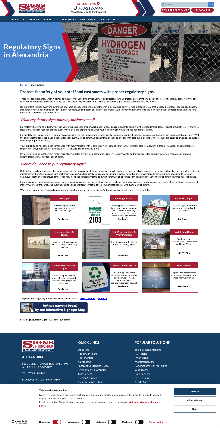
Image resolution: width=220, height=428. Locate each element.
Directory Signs (183, 198)
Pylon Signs (141, 357)
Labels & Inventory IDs (123, 265)
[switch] (86, 422)
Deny (195, 409)
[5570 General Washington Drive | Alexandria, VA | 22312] (98, 3)
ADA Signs (64, 198)
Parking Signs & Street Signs (64, 267)
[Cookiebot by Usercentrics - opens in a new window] (19, 422)
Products (17, 19)
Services (33, 19)
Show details (156, 422)
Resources (69, 19)
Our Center (87, 19)
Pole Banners (142, 373)
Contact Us (107, 19)
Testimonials (85, 357)
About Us (83, 349)
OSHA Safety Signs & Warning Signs (124, 233)
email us (102, 298)
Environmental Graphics (92, 369)
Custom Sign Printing (90, 381)
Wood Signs (141, 369)
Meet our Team (87, 353)
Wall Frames (184, 265)
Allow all (195, 391)
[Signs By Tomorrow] (32, 12)
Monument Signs (144, 361)
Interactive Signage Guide (93, 365)
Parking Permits (124, 198)
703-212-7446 (90, 8)
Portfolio (50, 19)
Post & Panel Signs (184, 231)
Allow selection (195, 400)
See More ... (64, 219)
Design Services (87, 377)
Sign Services (86, 373)
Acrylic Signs (142, 381)
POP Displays (142, 377)
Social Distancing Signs (148, 349)
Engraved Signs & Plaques (64, 233)
